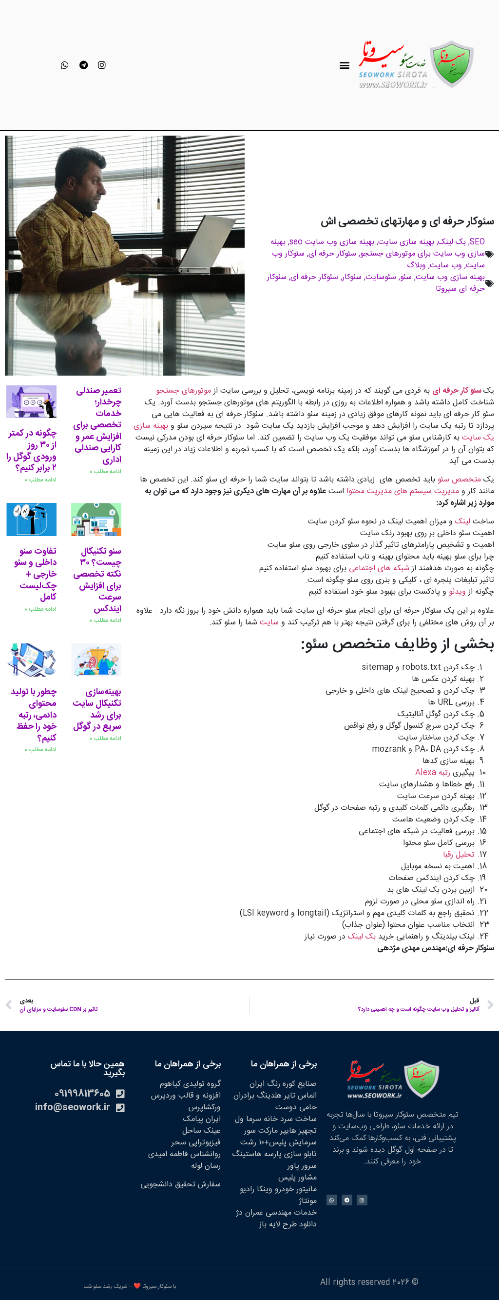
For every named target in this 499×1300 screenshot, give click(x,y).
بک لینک (452, 242)
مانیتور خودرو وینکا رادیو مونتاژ (278, 1195)
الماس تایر (300, 1095)
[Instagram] (101, 64)
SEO (477, 242)
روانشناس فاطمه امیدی (184, 1154)
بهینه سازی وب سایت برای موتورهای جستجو (377, 248)
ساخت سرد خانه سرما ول (276, 1119)
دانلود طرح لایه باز (288, 1224)
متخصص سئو (459, 479)
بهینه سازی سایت (406, 242)
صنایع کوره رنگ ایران (283, 1084)
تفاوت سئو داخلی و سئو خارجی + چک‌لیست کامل (35, 574)
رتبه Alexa (434, 773)
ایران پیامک (202, 1119)
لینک (464, 521)
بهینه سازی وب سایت (450, 277)
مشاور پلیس (297, 1177)
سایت (269, 622)
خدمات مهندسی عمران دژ (276, 1213)
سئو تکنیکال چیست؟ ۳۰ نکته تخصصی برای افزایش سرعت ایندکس (97, 580)
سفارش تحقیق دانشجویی (180, 1184)
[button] (344, 65)
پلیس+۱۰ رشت (263, 1142)
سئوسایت (380, 277)
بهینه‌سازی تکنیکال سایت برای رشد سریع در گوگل (97, 709)
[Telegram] (83, 64)
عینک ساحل (201, 1131)
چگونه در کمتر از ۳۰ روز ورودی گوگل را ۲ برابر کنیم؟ (31, 451)
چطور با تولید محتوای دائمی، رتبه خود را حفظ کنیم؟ (34, 715)
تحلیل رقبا (459, 854)
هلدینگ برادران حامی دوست (275, 1101)
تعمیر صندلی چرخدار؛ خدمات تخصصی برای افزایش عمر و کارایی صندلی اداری (97, 426)
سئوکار (352, 277)
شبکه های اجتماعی (379, 568)
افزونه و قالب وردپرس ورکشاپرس (186, 1101)
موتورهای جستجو (183, 391)
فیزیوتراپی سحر (196, 1142)
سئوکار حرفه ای (332, 253)
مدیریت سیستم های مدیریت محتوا (402, 491)
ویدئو (457, 592)
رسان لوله (206, 1166)
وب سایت (446, 265)
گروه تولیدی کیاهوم (190, 1084)
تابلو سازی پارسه (290, 1154)
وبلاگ (416, 265)
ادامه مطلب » (105, 472)
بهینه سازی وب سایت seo (331, 242)
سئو (406, 277)
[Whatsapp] (64, 64)
